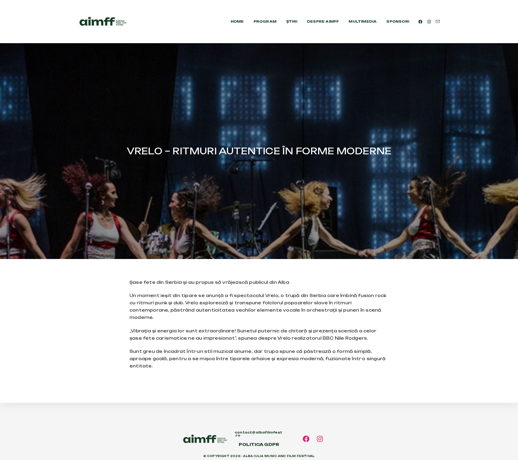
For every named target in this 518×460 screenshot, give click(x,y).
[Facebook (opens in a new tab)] (420, 22)
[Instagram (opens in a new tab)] (429, 22)
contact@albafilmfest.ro (258, 434)
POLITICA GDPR (259, 444)
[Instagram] (320, 439)
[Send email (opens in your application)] (438, 21)
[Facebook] (306, 439)
